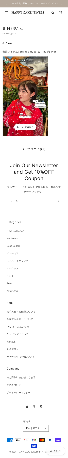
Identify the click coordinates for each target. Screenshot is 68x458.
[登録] (57, 201)
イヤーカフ (13, 253)
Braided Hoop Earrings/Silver (37, 51)
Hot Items (12, 238)
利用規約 (11, 341)
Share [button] (9, 43)
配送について (14, 384)
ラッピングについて (17, 334)
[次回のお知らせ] (62, 3)
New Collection (15, 230)
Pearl (10, 283)
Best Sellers (13, 245)
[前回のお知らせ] (6, 3)
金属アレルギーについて (20, 319)
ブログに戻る (36, 149)
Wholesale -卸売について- (21, 356)
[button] (6, 12)
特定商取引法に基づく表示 (21, 377)
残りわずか (13, 290)
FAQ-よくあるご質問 (18, 326)
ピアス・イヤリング (17, 260)
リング (10, 275)
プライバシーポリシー (19, 392)
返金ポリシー (14, 349)
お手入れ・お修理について (21, 311)
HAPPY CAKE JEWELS (28, 452)
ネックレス (13, 268)
